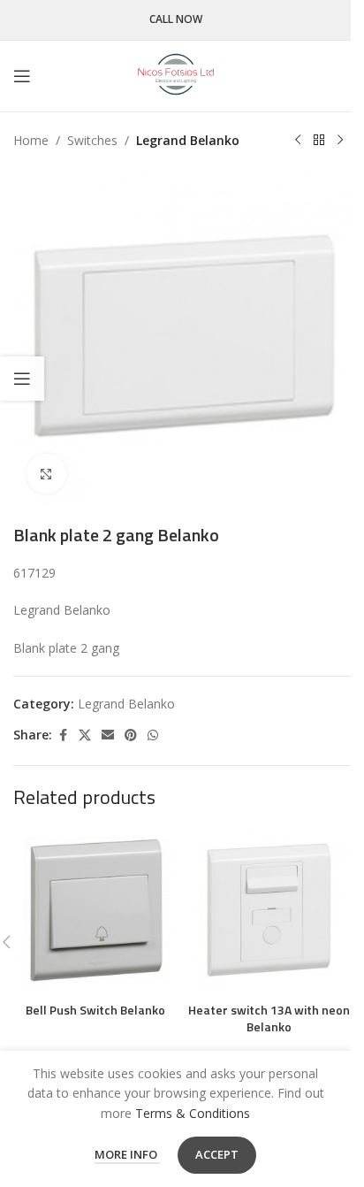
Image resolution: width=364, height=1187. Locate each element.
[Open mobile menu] (22, 76)
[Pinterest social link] (130, 735)
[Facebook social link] (62, 735)
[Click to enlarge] (46, 474)
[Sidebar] (22, 378)
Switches (92, 140)
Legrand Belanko (187, 140)
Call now (175, 20)
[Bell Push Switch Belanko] (95, 910)
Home (31, 140)
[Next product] (340, 140)
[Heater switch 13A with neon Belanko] (268, 910)
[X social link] (84, 735)
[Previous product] (297, 140)
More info (127, 1154)
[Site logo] (175, 74)
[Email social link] (107, 735)
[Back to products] (319, 140)
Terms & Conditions (192, 1113)
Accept (217, 1154)
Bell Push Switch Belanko (95, 1009)
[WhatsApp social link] (152, 735)
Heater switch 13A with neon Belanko (269, 1018)
